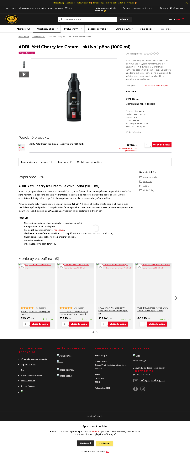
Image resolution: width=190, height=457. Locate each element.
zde (107, 451)
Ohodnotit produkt (134, 53)
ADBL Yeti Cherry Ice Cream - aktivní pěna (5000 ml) (56, 143)
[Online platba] (64, 355)
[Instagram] (144, 389)
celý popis (145, 79)
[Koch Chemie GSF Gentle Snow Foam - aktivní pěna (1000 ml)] (75, 266)
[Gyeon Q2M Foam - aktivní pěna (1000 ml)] (36, 266)
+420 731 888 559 (133, 8)
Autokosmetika (45, 29)
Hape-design (23, 36)
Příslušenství (71, 29)
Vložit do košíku (161, 145)
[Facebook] (136, 389)
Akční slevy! (23, 29)
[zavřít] (186, 2)
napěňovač (59, 229)
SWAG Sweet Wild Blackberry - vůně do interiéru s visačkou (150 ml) (113, 311)
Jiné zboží (145, 29)
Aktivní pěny (149, 190)
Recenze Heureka (28, 386)
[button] (93, 332)
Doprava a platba (55, 8)
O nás (14, 8)
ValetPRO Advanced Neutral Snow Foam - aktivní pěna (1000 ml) (152, 309)
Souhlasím (104, 443)
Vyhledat (124, 19)
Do (22, 364)
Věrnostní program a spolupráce (32, 8)
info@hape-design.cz (152, 380)
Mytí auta (147, 181)
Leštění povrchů (97, 29)
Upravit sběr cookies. (95, 416)
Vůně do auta (123, 29)
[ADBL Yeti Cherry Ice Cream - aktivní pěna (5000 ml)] (21, 147)
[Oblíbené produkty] (170, 8)
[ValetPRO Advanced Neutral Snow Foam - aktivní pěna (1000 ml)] (153, 266)
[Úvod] (22, 19)
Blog (7, 8)
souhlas (95, 431)
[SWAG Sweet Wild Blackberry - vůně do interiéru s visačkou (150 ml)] (114, 266)
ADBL (146, 185)
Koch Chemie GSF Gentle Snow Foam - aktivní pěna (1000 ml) (74, 313)
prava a (27, 364)
